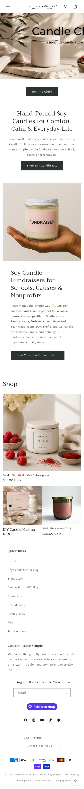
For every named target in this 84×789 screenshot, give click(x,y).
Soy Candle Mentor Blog (23, 570)
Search (12, 561)
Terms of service (18, 631)
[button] (8, 6)
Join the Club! (42, 91)
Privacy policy (23, 780)
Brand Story (15, 578)
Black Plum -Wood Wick (57, 528)
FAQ (10, 622)
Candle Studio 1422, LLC (26, 774)
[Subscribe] (66, 692)
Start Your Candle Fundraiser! (38, 355)
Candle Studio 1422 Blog (23, 587)
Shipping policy (64, 780)
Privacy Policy (16, 613)
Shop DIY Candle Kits (42, 165)
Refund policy (16, 605)
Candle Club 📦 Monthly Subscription (26, 475)
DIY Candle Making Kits (19, 532)
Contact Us (15, 596)
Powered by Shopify (50, 774)
